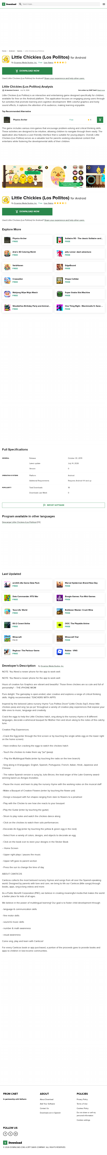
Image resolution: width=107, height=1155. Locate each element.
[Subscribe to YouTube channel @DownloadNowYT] (16, 1134)
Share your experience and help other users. (64, 78)
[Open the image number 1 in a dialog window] (64, 176)
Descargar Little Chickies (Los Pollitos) (19, 522)
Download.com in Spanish (50, 1113)
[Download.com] (9, 4)
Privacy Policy (82, 1099)
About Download (46, 1099)
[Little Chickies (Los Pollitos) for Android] (5, 59)
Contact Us (44, 1108)
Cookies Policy (82, 1108)
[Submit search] (20, 4)
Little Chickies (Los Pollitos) (48, 57)
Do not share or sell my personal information (86, 1114)
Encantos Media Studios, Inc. (52, 666)
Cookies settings (83, 1120)
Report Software (55, 505)
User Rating (48, 62)
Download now (29, 70)
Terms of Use (82, 1104)
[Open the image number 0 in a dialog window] (22, 176)
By (24, 62)
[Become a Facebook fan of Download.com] (5, 1134)
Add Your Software (47, 1104)
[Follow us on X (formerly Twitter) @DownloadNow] (10, 1134)
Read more (101, 90)
